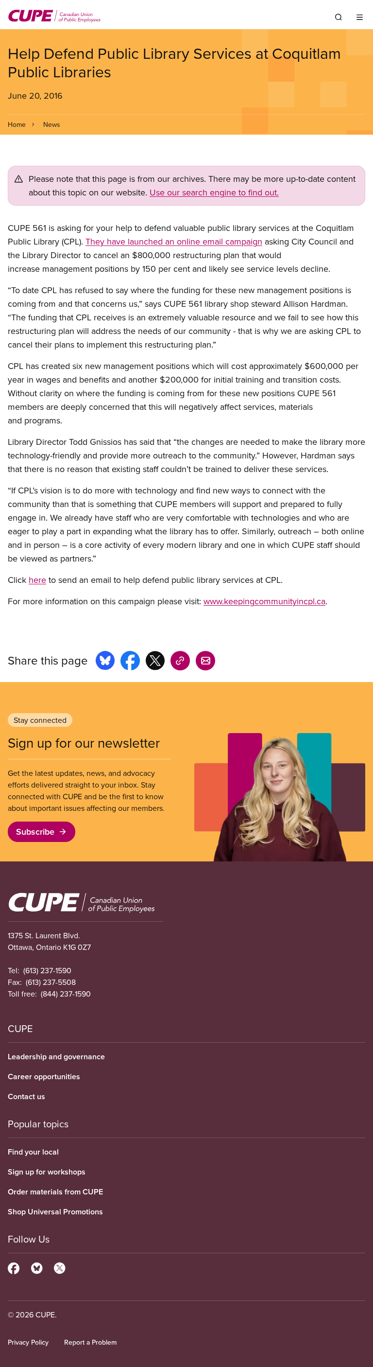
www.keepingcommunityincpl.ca (264, 601)
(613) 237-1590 (47, 970)
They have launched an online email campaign (173, 241)
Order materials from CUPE (55, 1191)
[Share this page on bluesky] (105, 662)
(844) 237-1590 (66, 993)
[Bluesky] (36, 1267)
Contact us (26, 1096)
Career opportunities (44, 1076)
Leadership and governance (56, 1056)
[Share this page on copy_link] (180, 662)
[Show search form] (338, 17)
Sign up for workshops (46, 1171)
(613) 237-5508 (51, 982)
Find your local (33, 1151)
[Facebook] (13, 1267)
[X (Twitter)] (59, 1267)
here (37, 580)
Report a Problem (90, 1342)
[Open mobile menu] (359, 17)
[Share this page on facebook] (130, 662)
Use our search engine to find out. (214, 192)
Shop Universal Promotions (55, 1211)
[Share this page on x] (155, 662)
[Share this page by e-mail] (205, 662)
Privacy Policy (28, 1342)
